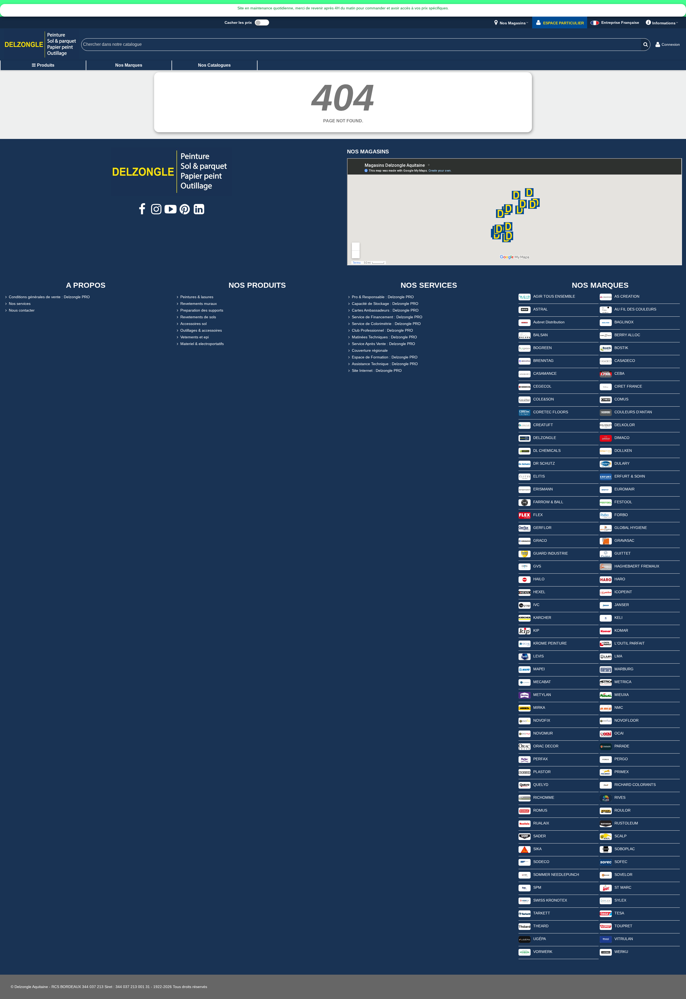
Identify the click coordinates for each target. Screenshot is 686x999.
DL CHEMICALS (547, 450)
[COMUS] (606, 399)
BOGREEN (542, 348)
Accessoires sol (193, 323)
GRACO (540, 540)
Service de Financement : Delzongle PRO (387, 317)
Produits (45, 65)
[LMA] (606, 656)
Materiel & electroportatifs (202, 344)
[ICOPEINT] (606, 592)
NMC (618, 707)
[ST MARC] (606, 888)
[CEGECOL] (525, 386)
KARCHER (542, 617)
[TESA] (606, 913)
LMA (618, 656)
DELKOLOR (624, 425)
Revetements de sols (198, 317)
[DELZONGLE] (525, 438)
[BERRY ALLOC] (606, 335)
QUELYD (540, 784)
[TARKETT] (525, 913)
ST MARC (622, 887)
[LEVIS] (525, 656)
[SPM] (525, 888)
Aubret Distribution (549, 322)
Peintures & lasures (196, 297)
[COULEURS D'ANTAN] (606, 412)
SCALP (620, 836)
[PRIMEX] (606, 772)
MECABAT (542, 682)
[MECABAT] (525, 682)
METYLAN (542, 695)
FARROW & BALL (548, 502)
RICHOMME (543, 797)
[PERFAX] (525, 759)
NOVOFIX (541, 720)
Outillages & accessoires (201, 330)
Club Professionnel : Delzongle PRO (382, 330)
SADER (539, 836)
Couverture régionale (370, 350)
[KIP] (525, 631)
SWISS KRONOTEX (550, 900)
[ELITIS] (525, 476)
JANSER (621, 605)
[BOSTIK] (606, 348)
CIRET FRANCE (628, 386)
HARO (619, 579)
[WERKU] (606, 952)
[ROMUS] (525, 810)
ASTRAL (540, 309)
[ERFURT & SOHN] (606, 476)
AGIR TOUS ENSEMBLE (554, 296)
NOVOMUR (543, 733)
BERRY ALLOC (627, 335)
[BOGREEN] (525, 348)
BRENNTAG (543, 360)
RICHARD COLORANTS (635, 784)
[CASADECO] (606, 361)
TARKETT (541, 913)
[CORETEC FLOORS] (525, 412)
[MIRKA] (525, 708)
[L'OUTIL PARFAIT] (606, 643)
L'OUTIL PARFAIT (629, 643)
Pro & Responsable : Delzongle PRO (383, 297)
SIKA (537, 849)
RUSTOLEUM (626, 823)
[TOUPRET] (606, 926)
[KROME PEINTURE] (525, 643)
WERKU (621, 951)
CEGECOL (542, 386)
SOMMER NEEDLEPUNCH (556, 874)
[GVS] (525, 566)
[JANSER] (606, 605)
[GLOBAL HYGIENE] (606, 528)
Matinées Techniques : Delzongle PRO (384, 337)
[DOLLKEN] (606, 451)
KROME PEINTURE (550, 643)
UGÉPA (539, 939)
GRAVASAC (624, 540)
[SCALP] (606, 836)
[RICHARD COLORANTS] (606, 785)
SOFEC (620, 862)
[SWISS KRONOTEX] (525, 900)
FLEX (538, 515)
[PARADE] (606, 746)
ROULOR (622, 810)
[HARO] (606, 579)
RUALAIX (541, 823)
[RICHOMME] (525, 798)
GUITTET (622, 553)
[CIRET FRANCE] (606, 386)
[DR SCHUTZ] (525, 463)
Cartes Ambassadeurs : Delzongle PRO (385, 310)
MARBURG (623, 669)
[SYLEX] (606, 900)
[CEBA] (606, 374)
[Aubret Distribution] (525, 322)
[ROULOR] (606, 810)
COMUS (621, 399)
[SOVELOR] (606, 875)
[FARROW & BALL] (525, 502)
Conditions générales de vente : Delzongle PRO (49, 297)
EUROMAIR (624, 489)
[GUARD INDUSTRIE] (525, 553)
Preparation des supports (201, 310)
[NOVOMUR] (525, 733)
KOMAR (621, 630)
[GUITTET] (606, 553)
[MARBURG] (606, 669)
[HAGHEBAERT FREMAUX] (606, 566)
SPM (537, 887)
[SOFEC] (606, 862)
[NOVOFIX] (525, 720)
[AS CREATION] (606, 296)
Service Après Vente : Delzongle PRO (383, 344)
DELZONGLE (544, 438)
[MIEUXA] (606, 695)
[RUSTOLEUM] (606, 823)
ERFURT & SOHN (629, 476)
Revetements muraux (198, 303)
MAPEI (539, 669)
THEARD (541, 926)
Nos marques (128, 65)
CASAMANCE (545, 373)
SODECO (541, 862)
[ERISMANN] (525, 489)
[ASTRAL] (525, 309)
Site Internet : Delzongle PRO (377, 370)
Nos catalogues (214, 65)
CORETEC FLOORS (550, 412)
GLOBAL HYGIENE (630, 527)
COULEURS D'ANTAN (633, 412)
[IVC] (525, 605)
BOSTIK (621, 348)
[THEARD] (525, 926)
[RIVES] (606, 798)
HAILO (539, 579)
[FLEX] (525, 515)
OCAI (619, 733)
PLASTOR (542, 772)
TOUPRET (623, 926)
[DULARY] (606, 463)
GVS (537, 566)
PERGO (621, 759)
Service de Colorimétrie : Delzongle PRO (386, 323)
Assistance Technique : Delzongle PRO (385, 364)
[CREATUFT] (525, 425)
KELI (618, 617)
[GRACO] (525, 541)
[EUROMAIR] (606, 489)
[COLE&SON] (525, 399)
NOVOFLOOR (626, 720)
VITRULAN (623, 939)
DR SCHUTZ (544, 463)
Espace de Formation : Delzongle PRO (384, 357)
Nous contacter (22, 310)
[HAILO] (525, 579)
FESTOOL (623, 502)
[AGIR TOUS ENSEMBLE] (525, 296)
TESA (619, 913)
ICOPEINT (623, 592)
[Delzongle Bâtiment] (41, 44)
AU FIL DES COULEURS (635, 309)
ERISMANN (543, 489)
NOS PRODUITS (257, 285)
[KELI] (606, 618)
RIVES (619, 797)
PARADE (621, 746)
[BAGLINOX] (606, 322)
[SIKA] (525, 849)
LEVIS (538, 656)
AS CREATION (626, 296)
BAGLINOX (623, 322)
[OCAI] (606, 733)
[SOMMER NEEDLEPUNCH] (525, 875)
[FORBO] (606, 515)
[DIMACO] (606, 438)
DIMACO (621, 438)
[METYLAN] (525, 695)
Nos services (20, 303)
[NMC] (606, 708)
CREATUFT (543, 425)
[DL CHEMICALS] (525, 451)
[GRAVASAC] (606, 541)
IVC (536, 605)
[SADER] (525, 836)
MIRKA (539, 707)
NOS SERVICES (429, 285)
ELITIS (539, 476)
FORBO (621, 515)
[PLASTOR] (525, 772)
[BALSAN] (525, 335)
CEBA (619, 373)
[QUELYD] (525, 785)
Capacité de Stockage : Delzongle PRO (385, 303)
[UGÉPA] (525, 939)
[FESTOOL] (606, 502)
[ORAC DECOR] (525, 746)
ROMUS (540, 810)
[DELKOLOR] (606, 425)
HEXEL (539, 592)
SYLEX (620, 900)
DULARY (621, 463)
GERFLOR (542, 527)
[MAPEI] (525, 669)
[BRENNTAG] (525, 361)
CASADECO (624, 360)
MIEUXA (621, 695)
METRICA (622, 682)
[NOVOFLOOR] (606, 720)
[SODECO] (525, 862)
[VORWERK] (525, 952)
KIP (536, 630)
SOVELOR (623, 874)
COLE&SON (543, 399)
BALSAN (540, 335)
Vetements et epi (194, 337)
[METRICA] (606, 682)
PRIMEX (621, 772)
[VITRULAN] (606, 939)
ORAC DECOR (545, 746)
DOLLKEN (623, 450)
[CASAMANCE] (525, 374)
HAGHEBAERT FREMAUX (636, 566)
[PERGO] (606, 759)
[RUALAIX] (525, 823)
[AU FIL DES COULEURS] (606, 309)
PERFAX (540, 759)
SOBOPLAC (624, 849)
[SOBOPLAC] (606, 849)
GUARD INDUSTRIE (550, 553)
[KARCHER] (525, 618)
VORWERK (542, 951)
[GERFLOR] (525, 528)
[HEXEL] (525, 592)
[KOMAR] (606, 631)
